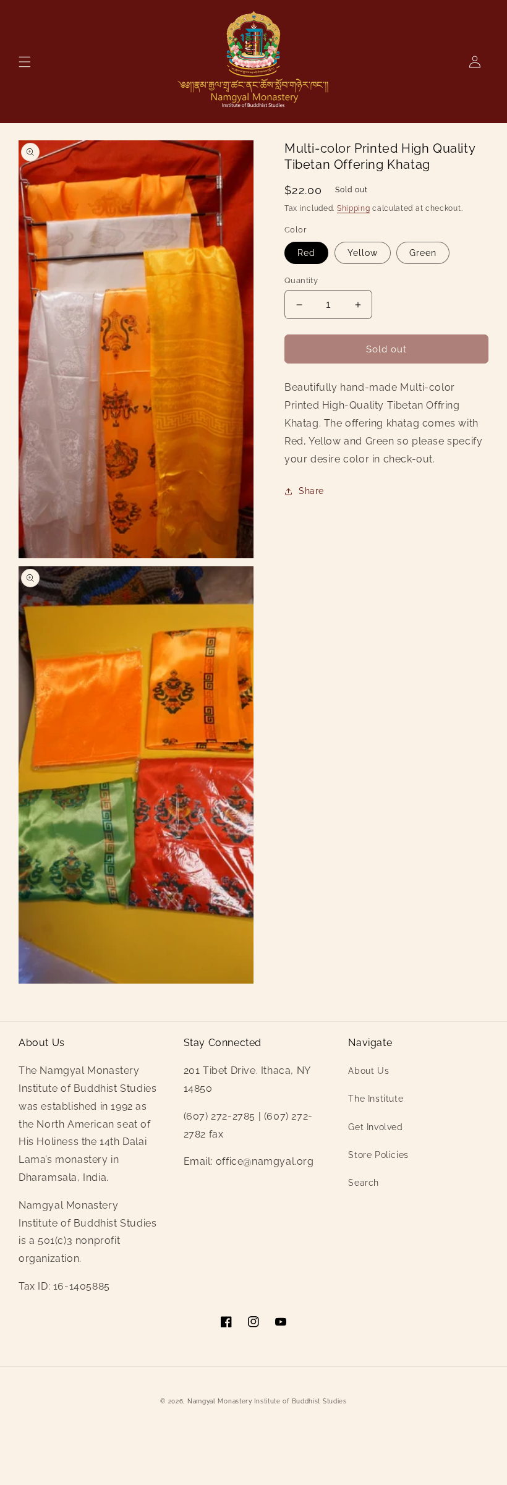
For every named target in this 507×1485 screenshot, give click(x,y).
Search (363, 1183)
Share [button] (311, 491)
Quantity (301, 280)
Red (306, 253)
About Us (368, 1071)
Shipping (353, 208)
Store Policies (378, 1155)
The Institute (375, 1099)
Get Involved (375, 1127)
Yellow (362, 253)
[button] (24, 61)
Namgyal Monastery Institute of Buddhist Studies (267, 1401)
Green (423, 253)
